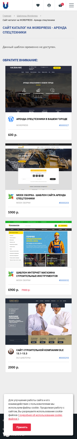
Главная (7, 16)
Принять (21, 427)
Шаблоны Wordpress (27, 16)
